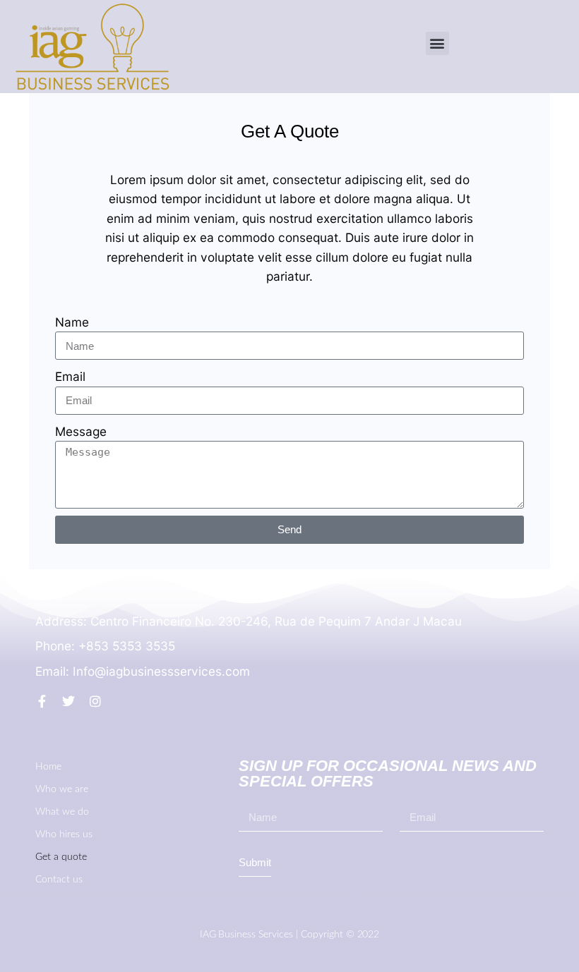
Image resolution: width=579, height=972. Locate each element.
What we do (62, 812)
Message (81, 431)
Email (70, 376)
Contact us (59, 880)
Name (72, 322)
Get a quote (61, 857)
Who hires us (63, 834)
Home (48, 767)
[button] (437, 43)
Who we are (61, 789)
